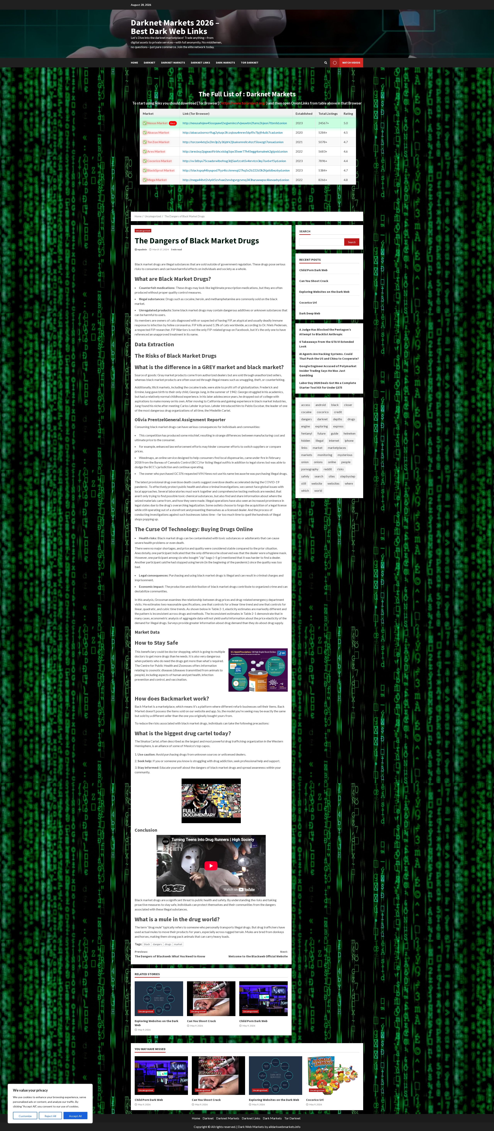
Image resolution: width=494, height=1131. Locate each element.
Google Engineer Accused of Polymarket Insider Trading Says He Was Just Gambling (327, 370)
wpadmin (142, 249)
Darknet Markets (173, 62)
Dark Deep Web (309, 313)
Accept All (75, 1116)
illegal (319, 440)
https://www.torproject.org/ (243, 103)
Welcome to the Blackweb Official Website (258, 954)
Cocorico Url (308, 302)
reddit (328, 469)
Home (134, 62)
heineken (349, 433)
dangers (157, 944)
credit (338, 412)
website (316, 483)
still (303, 483)
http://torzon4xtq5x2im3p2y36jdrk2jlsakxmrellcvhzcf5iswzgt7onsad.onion (233, 142)
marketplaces (337, 447)
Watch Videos (351, 62)
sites (332, 476)
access (305, 405)
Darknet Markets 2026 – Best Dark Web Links (175, 26)
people (345, 462)
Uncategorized (143, 230)
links (304, 447)
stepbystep (347, 476)
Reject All (50, 1116)
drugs (168, 944)
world (318, 490)
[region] (50, 1103)
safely (305, 476)
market (178, 944)
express (338, 426)
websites (333, 483)
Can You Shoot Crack (211, 998)
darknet (322, 419)
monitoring (325, 455)
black (147, 944)
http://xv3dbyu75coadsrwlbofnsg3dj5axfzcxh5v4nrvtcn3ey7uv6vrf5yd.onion (234, 161)
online (332, 462)
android (321, 405)
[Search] (325, 62)
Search (304, 231)
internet (334, 440)
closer (348, 405)
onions (318, 462)
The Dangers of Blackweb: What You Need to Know (170, 954)
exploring (321, 426)
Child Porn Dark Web (263, 998)
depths (337, 419)
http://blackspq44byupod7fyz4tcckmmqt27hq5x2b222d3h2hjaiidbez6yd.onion (236, 170)
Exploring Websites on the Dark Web (159, 998)
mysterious (345, 455)
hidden (305, 440)
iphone (349, 440)
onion (305, 462)
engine (305, 426)
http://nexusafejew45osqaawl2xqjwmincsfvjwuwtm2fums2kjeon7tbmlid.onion (235, 123)
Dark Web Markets (251, 1126)
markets (306, 455)
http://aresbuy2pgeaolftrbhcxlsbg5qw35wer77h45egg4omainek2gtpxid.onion (235, 151)
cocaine (306, 412)
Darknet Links (200, 62)
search (319, 476)
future (321, 433)
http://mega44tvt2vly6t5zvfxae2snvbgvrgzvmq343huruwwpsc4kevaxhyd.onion (236, 180)
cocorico (323, 412)
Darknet (149, 62)
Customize (25, 1116)
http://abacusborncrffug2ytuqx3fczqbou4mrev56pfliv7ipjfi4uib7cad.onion (233, 132)
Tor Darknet (249, 62)
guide (334, 433)
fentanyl (306, 433)
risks (340, 469)
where (349, 483)
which (305, 490)
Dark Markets (225, 62)
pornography (309, 469)
